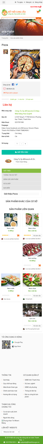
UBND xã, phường (31, 387)
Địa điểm (6, 188)
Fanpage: (5, 125)
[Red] (5, 51)
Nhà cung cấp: (7, 111)
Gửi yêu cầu (22, 152)
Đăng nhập (38, 2)
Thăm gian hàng (21, 162)
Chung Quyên (28, 299)
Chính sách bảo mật (10, 391)
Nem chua (32, 288)
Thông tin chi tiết (10, 175)
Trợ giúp (20, 2)
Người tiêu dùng (8, 418)
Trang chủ (5, 38)
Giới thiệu (7, 171)
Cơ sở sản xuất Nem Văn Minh (11, 239)
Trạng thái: (6, 133)
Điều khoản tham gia (10, 387)
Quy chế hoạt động (9, 383)
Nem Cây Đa (7, 299)
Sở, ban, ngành (30, 383)
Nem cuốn (10, 288)
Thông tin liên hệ (30, 391)
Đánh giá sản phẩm (10, 179)
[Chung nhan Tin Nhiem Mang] (11, 422)
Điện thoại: (5, 122)
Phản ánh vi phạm (11, 93)
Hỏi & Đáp (7, 183)
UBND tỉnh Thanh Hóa (32, 380)
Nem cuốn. (11, 228)
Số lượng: (5, 143)
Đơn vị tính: (5, 136)
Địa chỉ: (4, 117)
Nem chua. (32, 228)
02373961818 (35, 7)
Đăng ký (29, 2)
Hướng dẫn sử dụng (10, 394)
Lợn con (32, 318)
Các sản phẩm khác (16, 38)
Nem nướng (32, 258)
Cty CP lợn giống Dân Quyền (32, 329)
